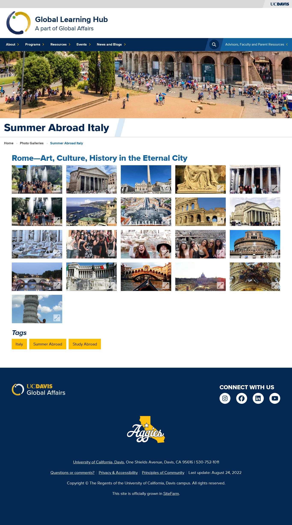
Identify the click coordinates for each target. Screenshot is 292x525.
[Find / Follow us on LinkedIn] (258, 398)
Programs (32, 44)
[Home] (18, 22)
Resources (58, 44)
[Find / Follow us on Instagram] (225, 398)
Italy (19, 344)
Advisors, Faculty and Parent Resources (254, 44)
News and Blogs (109, 44)
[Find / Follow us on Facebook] (241, 398)
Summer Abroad (47, 344)
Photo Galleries (32, 143)
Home (8, 143)
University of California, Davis (98, 462)
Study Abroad (85, 344)
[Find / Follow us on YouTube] (274, 398)
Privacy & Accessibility (118, 472)
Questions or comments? (72, 472)
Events (82, 44)
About (10, 44)
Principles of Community (163, 472)
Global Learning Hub (71, 19)
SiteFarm (171, 493)
